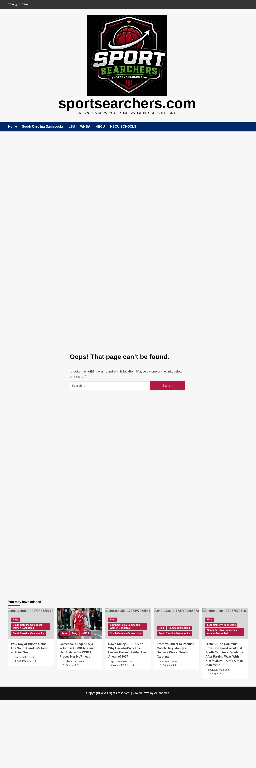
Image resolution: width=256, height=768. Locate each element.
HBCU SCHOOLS (123, 126)
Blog (15, 619)
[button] (245, 126)
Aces (64, 633)
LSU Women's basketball (221, 625)
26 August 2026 (70, 665)
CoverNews (141, 693)
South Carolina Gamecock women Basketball (28, 627)
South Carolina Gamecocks (43, 126)
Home (12, 126)
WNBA (85, 126)
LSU (72, 126)
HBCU (100, 126)
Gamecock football (179, 628)
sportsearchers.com (127, 103)
